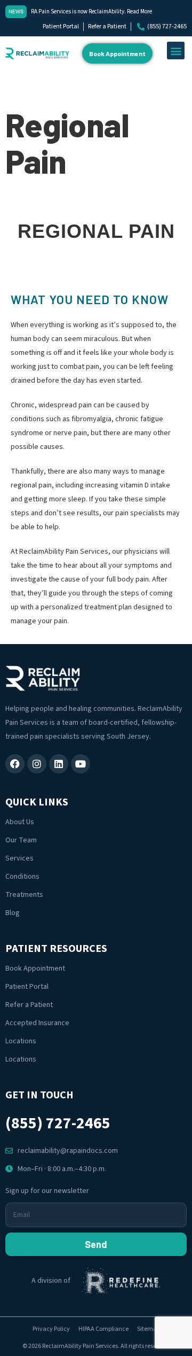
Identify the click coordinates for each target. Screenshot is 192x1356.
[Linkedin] (58, 763)
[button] (176, 50)
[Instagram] (36, 763)
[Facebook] (15, 763)
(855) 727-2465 (57, 1123)
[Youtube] (80, 763)
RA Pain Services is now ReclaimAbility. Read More (91, 11)
